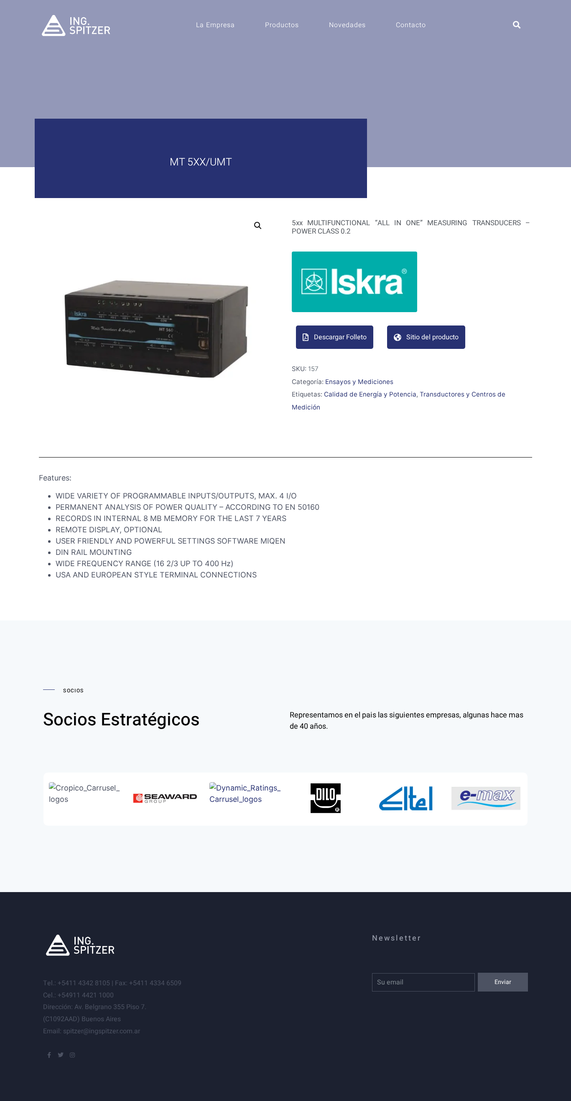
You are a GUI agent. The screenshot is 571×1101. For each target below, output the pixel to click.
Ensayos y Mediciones (359, 382)
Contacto (411, 25)
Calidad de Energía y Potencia (370, 394)
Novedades (347, 25)
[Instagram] (72, 1055)
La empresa (215, 25)
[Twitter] (60, 1055)
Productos (282, 25)
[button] (257, 225)
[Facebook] (49, 1055)
